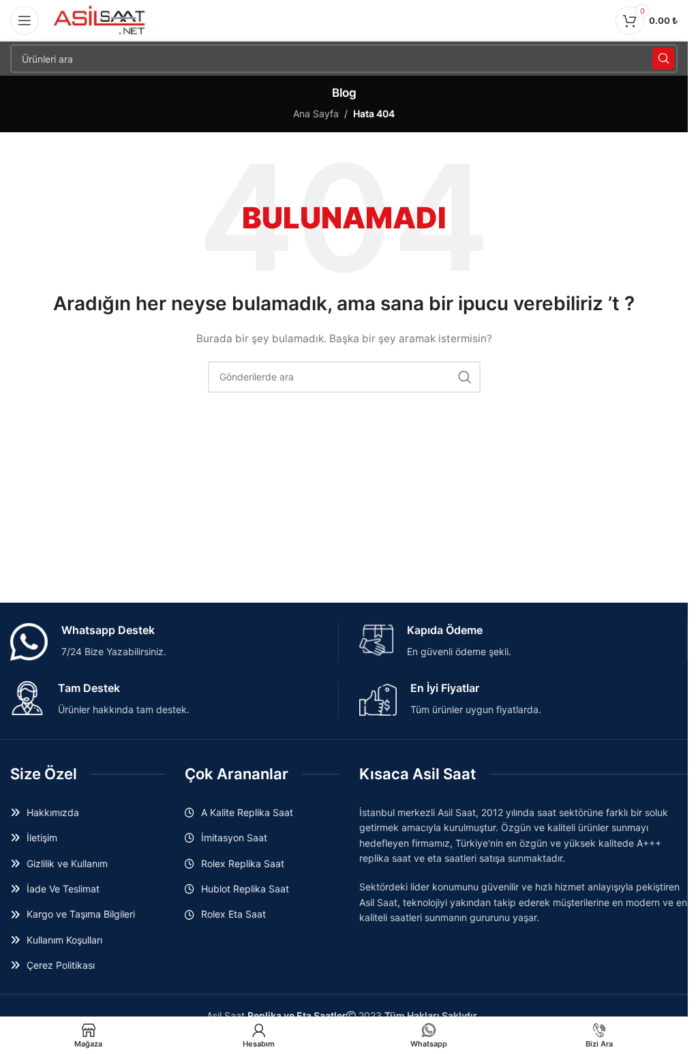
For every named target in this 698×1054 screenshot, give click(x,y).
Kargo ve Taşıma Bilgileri (81, 914)
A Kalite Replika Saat (247, 812)
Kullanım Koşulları (64, 940)
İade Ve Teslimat (63, 888)
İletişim (42, 837)
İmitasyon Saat (234, 837)
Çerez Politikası (61, 965)
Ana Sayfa (316, 113)
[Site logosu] (100, 19)
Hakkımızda (53, 812)
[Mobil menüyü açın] (24, 20)
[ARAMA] (663, 59)
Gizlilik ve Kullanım (67, 863)
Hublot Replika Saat (245, 888)
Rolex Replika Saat (242, 863)
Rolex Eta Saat (233, 914)
